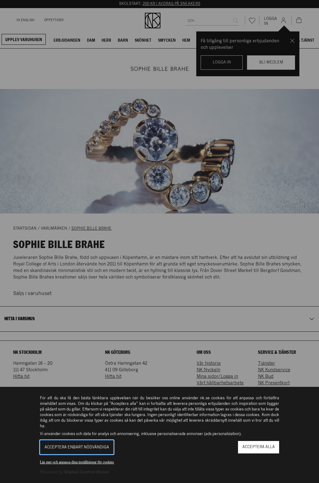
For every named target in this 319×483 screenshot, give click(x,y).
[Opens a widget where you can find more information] (293, 472)
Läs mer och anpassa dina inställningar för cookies (77, 462)
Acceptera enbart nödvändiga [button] (77, 447)
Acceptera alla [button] (258, 447)
